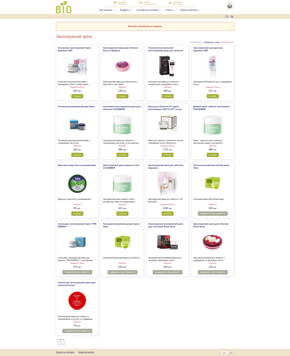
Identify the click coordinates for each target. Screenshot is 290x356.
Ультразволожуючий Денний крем (76, 106)
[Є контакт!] (227, 16)
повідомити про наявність (212, 213)
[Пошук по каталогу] (232, 16)
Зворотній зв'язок (86, 352)
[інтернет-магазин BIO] (63, 12)
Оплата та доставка (65, 352)
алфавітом (208, 42)
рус (224, 352)
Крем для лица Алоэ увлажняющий (77, 165)
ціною (217, 42)
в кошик (77, 96)
